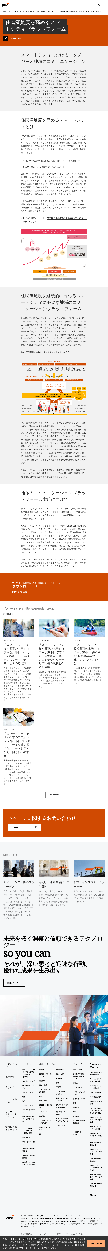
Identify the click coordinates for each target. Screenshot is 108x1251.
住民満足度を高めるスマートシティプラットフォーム (80, 11)
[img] (5, 38)
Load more (54, 795)
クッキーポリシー (33, 1248)
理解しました (96, 1243)
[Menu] (104, 4)
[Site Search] (99, 4)
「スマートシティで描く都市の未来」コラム (39, 11)
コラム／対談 (13, 11)
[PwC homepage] (5, 4)
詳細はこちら (13, 983)
